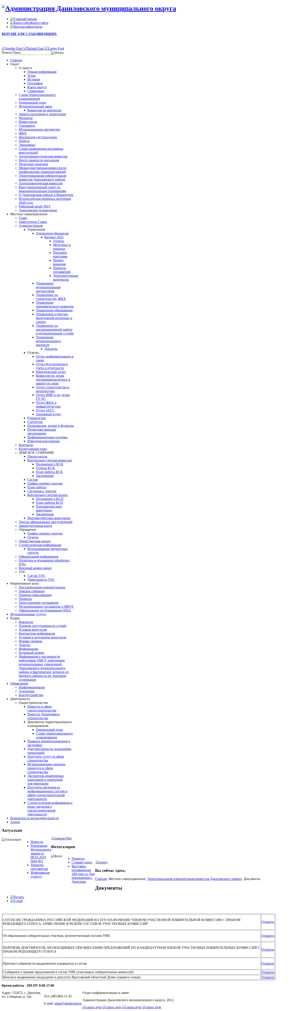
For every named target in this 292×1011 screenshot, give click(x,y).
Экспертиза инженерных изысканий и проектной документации (45, 779)
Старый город (82, 862)
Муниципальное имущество (39, 129)
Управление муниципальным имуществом (48, 287)
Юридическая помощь (43, 441)
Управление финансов (52, 233)
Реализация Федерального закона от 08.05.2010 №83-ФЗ (41, 853)
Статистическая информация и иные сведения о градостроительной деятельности (49, 808)
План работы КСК (49, 472)
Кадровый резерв (31, 652)
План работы (36, 487)
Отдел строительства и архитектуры (52, 389)
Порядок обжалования (35, 595)
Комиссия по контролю (44, 110)
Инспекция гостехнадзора (38, 137)
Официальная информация (38, 556)
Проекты (25, 599)
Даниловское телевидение (38, 210)
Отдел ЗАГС (45, 410)
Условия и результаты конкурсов (42, 637)
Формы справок (30, 641)
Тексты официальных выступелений (45, 522)
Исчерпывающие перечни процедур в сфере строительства (46, 768)
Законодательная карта (35, 526)
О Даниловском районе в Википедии (46, 195)
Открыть (267, 922)
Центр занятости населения (39, 160)
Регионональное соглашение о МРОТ (46, 606)
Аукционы (26, 691)
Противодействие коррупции (49, 508)
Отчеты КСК (45, 468)
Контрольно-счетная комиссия (49, 460)
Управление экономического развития (54, 304)
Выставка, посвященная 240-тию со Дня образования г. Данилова (83, 873)
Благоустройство (31, 695)
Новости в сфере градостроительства (41, 708)
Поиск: (7, 52)
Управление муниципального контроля (48, 341)
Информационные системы (47, 437)
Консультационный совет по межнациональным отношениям (42, 189)
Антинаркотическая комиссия (40, 183)
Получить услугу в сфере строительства (45, 758)
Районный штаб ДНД (34, 206)
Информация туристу (40, 874)
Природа (78, 858)
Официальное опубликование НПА (45, 610)
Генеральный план (32, 102)
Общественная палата (35, 541)
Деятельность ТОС (41, 579)
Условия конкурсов (33, 629)
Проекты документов (39, 867)
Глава (23, 218)
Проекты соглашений (62, 270)
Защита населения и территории (42, 114)
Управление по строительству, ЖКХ (51, 297)
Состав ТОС (36, 576)
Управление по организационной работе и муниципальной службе (55, 329)
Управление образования (54, 310)
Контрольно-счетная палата (47, 495)
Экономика (27, 145)
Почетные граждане (33, 164)
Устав (31, 75)
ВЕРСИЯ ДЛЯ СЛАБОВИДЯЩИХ (29, 34)
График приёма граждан (45, 483)
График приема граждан (45, 533)
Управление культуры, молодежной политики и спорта (54, 318)
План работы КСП (49, 502)
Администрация (31, 225)
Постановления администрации (42, 587)
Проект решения (59, 262)
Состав (32, 479)
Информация (28, 649)
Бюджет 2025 (53, 237)
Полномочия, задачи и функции (50, 425)
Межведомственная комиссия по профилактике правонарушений (42, 170)
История (33, 79)
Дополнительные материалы (65, 277)
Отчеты (58, 241)
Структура (35, 422)
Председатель (37, 456)
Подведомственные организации (41, 431)
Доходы (24, 645)
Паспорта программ (60, 254)
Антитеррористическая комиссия (43, 156)
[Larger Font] (54, 48)
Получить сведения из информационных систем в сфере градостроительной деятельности (47, 793)
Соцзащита (27, 125)
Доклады (51, 349)
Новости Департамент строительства (43, 716)
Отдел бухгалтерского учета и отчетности (52, 366)
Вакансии (26, 622)
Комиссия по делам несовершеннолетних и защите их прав (53, 379)
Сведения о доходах (41, 491)
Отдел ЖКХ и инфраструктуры (48, 404)
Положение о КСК (49, 464)
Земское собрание (32, 591)
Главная (101, 879)
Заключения (44, 475)
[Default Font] (33, 48)
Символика (35, 91)
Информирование (32, 687)
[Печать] (17, 897)
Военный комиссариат (35, 568)
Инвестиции (28, 122)
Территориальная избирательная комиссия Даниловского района (42, 177)
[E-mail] (16, 901)
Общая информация (41, 72)
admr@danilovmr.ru (68, 1003)
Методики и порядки (62, 247)
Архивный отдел (48, 414)
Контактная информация (37, 633)
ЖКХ (23, 133)
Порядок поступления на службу (43, 626)
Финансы (26, 118)
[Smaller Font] (12, 48)
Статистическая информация (40, 545)
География (35, 83)
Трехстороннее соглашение (39, 602)
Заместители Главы (33, 222)
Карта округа (37, 87)
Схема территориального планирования (37, 96)
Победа (24, 141)
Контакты (26, 445)
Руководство (36, 418)
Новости (37, 842)
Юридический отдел (51, 372)
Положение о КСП (49, 499)
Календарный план (33, 449)
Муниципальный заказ (35, 106)
